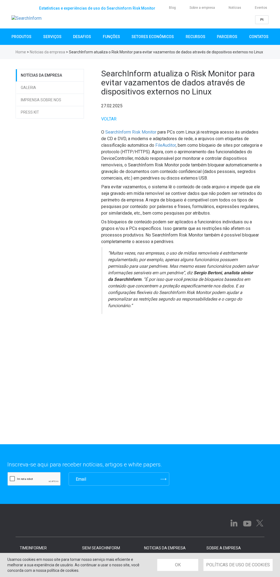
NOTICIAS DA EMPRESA (165, 548)
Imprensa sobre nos (41, 100)
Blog (172, 8)
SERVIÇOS (52, 36)
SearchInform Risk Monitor (130, 132)
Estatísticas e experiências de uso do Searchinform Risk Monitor (97, 8)
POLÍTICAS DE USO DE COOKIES (238, 564)
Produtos (21, 36)
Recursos (195, 36)
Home (21, 52)
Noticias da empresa (47, 52)
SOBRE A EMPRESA (223, 548)
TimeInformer (33, 548)
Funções (111, 36)
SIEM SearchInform (101, 548)
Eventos (261, 8)
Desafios (82, 36)
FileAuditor (165, 145)
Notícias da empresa (41, 75)
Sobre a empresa (202, 8)
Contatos (259, 36)
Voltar (108, 119)
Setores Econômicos (153, 36)
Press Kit (30, 112)
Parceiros (227, 36)
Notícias (235, 8)
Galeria (28, 87)
